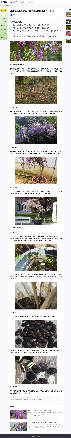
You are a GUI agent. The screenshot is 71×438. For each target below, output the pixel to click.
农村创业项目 (13, 2)
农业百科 (23, 2)
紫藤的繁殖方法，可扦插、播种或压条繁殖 (39, 410)
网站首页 (3, 10)
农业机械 (3, 33)
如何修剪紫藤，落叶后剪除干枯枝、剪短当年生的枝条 (43, 422)
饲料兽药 (3, 26)
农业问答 (31, 2)
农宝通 (5, 5)
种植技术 (9, 5)
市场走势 (3, 22)
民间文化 (3, 37)
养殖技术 (3, 14)
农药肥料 (3, 29)
